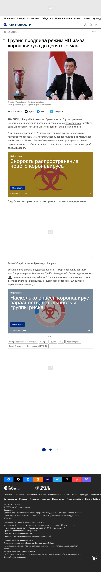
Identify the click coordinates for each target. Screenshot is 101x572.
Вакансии (8, 510)
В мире (43, 342)
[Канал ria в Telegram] (57, 479)
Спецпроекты (10, 499)
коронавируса (73, 123)
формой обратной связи (14, 557)
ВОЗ (10, 277)
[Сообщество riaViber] (86, 479)
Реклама (23, 499)
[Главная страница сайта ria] (17, 25)
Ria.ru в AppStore (75, 499)
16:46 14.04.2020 (11, 32)
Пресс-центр (58, 499)
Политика (8, 494)
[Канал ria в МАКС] (8, 479)
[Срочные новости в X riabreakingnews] (77, 479)
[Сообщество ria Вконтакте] (28, 479)
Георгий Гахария (57, 126)
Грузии (66, 119)
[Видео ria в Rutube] (47, 479)
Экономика (32, 494)
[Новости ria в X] (67, 479)
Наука (74, 494)
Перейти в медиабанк (36, 102)
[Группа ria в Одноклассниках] (38, 479)
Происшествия (55, 494)
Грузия (53, 342)
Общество (19, 494)
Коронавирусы (73, 342)
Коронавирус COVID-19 (37, 346)
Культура (84, 494)
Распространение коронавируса (23, 342)
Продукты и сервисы (40, 499)
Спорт (67, 494)
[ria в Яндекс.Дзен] (18, 479)
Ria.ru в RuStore (92, 499)
